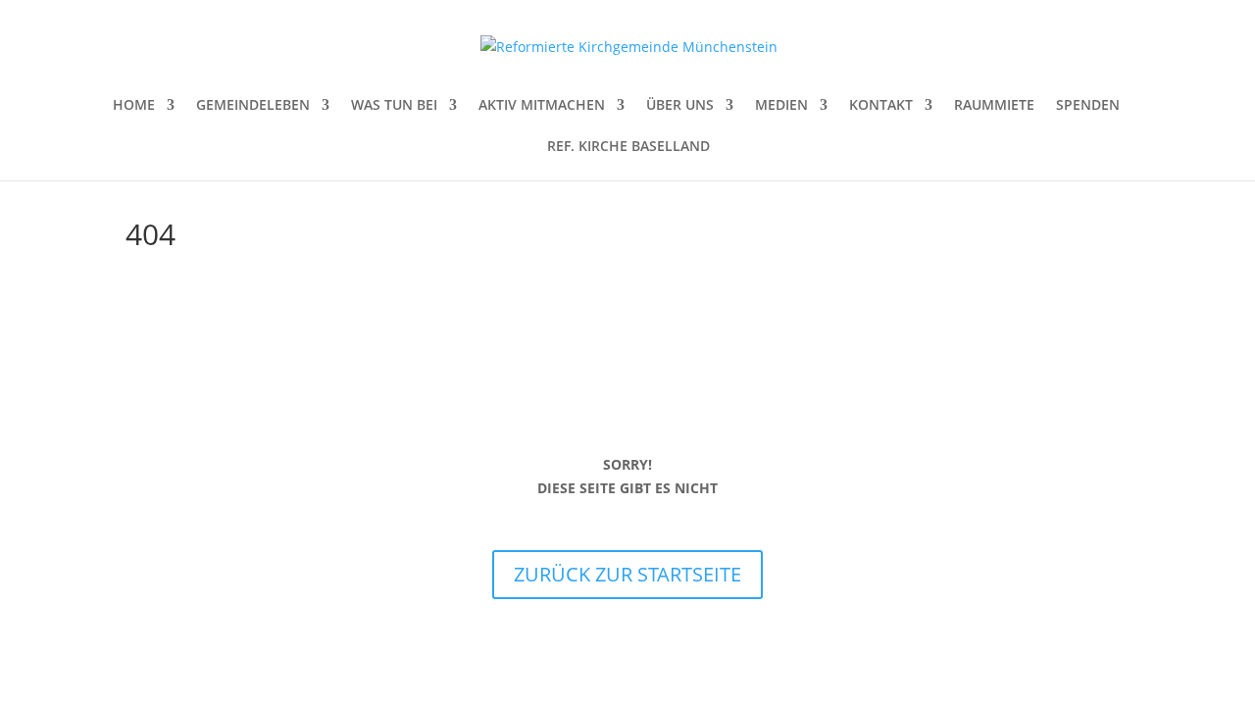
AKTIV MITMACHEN (541, 106)
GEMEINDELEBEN (253, 106)
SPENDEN (1088, 106)
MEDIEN (781, 106)
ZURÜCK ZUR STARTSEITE (627, 574)
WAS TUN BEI (394, 106)
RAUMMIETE (994, 106)
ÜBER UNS (680, 106)
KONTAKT (881, 106)
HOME (134, 106)
